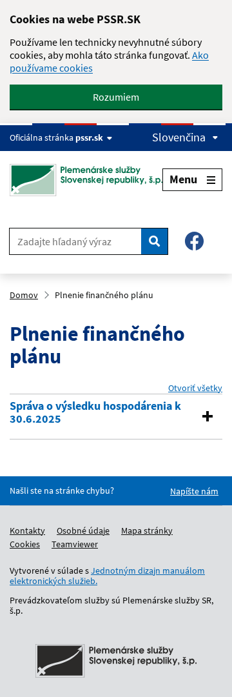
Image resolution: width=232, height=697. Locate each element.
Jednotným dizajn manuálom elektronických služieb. (107, 576)
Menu (183, 179)
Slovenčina (179, 137)
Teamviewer (75, 544)
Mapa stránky (147, 530)
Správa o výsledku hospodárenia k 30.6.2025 (95, 412)
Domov (24, 295)
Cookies (25, 544)
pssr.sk (89, 137)
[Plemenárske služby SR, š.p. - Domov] (86, 180)
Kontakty (27, 530)
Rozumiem (116, 96)
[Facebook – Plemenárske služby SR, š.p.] (194, 241)
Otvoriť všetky (195, 388)
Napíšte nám (194, 491)
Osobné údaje (83, 530)
